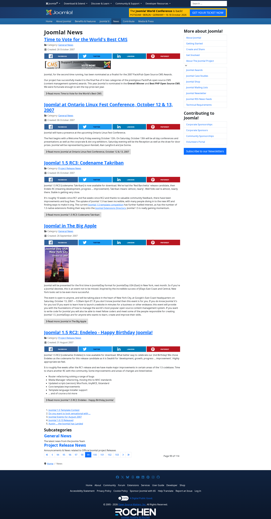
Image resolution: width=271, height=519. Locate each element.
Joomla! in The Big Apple (70, 226)
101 (102, 454)
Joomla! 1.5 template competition (106, 204)
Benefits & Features (85, 21)
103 (117, 454)
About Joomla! (63, 21)
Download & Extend (75, 3)
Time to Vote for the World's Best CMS (85, 39)
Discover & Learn (100, 3)
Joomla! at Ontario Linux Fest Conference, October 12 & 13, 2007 (108, 107)
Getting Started (194, 43)
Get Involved (193, 55)
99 (88, 454)
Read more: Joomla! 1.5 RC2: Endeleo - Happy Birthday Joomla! (80, 400)
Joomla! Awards (194, 70)
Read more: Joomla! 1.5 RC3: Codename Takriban (73, 214)
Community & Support (127, 3)
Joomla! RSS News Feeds (199, 99)
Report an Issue (184, 490)
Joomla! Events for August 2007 (65, 416)
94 (58, 454)
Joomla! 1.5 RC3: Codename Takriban (84, 163)
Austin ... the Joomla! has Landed (66, 423)
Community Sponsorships (200, 136)
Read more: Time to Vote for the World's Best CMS (74, 93)
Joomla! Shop (193, 81)
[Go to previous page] (52, 454)
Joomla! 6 (104, 21)
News (116, 21)
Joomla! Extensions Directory (110, 208)
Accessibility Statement (82, 490)
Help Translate (165, 490)
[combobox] (209, 3)
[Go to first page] (47, 454)
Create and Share (195, 49)
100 (95, 454)
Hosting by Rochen (135, 517)
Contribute (129, 21)
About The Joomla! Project (200, 60)
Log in (198, 490)
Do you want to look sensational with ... (69, 413)
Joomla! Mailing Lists (197, 87)
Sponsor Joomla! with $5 (143, 490)
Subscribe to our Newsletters (205, 151)
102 (110, 454)
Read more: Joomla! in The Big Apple (66, 321)
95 (64, 454)
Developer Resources (157, 3)
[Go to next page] (123, 454)
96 (70, 454)
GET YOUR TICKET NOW (207, 13)
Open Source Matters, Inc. (132, 504)
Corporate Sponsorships (199, 124)
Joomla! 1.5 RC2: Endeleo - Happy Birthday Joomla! (98, 332)
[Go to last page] (128, 454)
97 (76, 454)
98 (82, 454)
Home (49, 21)
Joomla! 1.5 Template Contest (64, 410)
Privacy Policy (104, 490)
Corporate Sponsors (197, 130)
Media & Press (146, 21)
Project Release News (69, 168)
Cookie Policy (120, 490)
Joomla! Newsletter (196, 93)
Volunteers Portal (195, 141)
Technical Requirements (199, 104)
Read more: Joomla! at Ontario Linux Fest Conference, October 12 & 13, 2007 (88, 151)
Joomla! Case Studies (197, 75)
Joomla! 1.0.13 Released (61, 420)
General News (65, 44)
